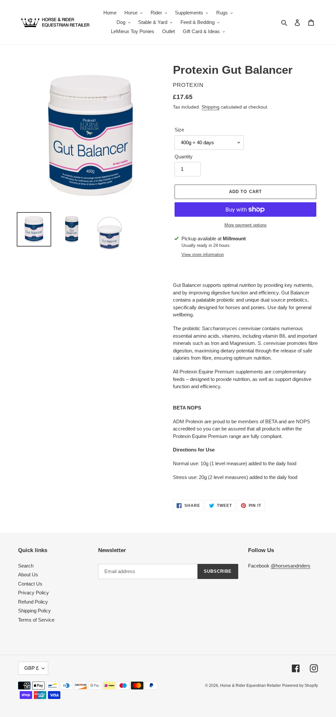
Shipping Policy (34, 610)
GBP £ (31, 668)
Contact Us (30, 584)
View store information (202, 254)
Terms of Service (36, 620)
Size (179, 129)
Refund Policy (33, 602)
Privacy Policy (33, 592)
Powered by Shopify (300, 685)
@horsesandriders (290, 565)
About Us (28, 574)
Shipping (210, 107)
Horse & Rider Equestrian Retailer (250, 685)
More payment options (245, 225)
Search (25, 565)
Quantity (184, 156)
